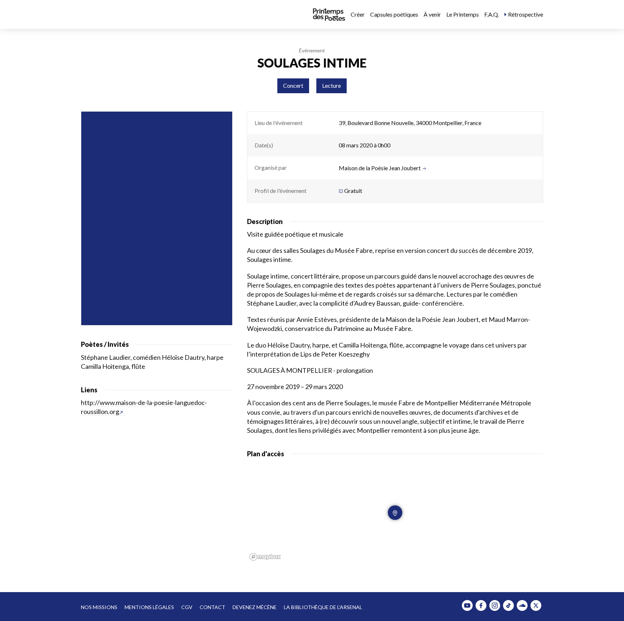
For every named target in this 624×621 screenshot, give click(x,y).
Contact (212, 607)
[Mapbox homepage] (265, 557)
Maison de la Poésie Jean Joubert (380, 168)
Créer (358, 14)
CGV (186, 607)
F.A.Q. (491, 14)
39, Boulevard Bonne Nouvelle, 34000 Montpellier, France (410, 122)
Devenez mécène (255, 607)
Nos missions (99, 607)
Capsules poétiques (394, 14)
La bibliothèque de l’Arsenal (323, 607)
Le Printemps (462, 14)
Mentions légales (149, 607)
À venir (432, 14)
